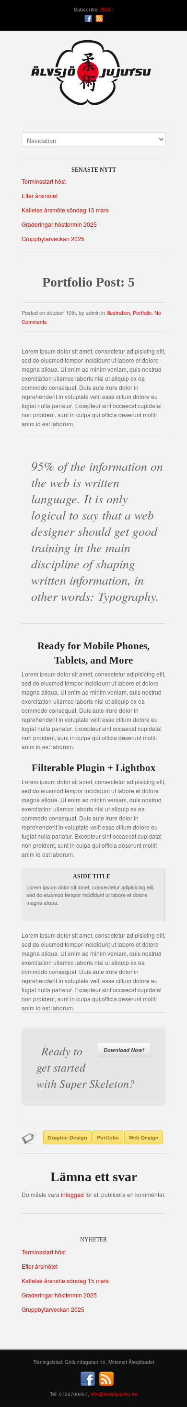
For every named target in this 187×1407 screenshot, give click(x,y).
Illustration (118, 312)
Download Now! (124, 1049)
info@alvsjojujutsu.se (114, 1394)
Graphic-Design (67, 1137)
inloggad (72, 1194)
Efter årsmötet (40, 195)
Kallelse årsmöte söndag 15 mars (65, 210)
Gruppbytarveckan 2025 (53, 238)
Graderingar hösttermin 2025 (59, 224)
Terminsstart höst (44, 181)
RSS (105, 9)
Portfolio (142, 312)
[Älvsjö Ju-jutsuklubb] (93, 76)
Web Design (144, 1137)
